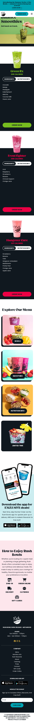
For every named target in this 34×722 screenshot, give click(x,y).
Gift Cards (17, 669)
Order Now (21, 14)
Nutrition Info (17, 654)
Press (17, 664)
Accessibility (22, 718)
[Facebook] (15, 641)
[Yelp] (19, 641)
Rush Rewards (17, 657)
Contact (17, 666)
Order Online (17, 671)
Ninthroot (12, 718)
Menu (17, 652)
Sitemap (23, 720)
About (17, 659)
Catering (17, 662)
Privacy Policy (13, 720)
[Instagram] (17, 641)
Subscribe (17, 705)
